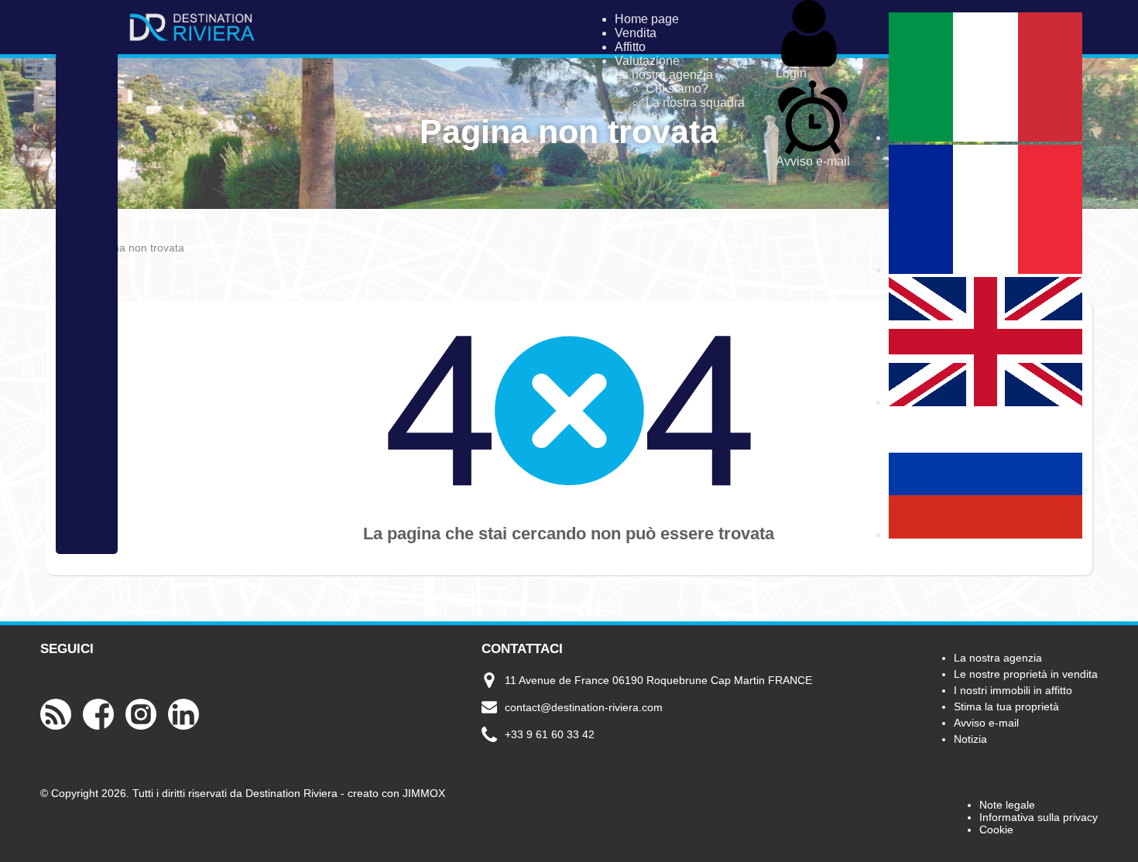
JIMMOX (424, 793)
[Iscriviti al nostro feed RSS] (55, 727)
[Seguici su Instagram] (140, 727)
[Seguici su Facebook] (98, 727)
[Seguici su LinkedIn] (183, 727)
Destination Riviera (291, 793)
